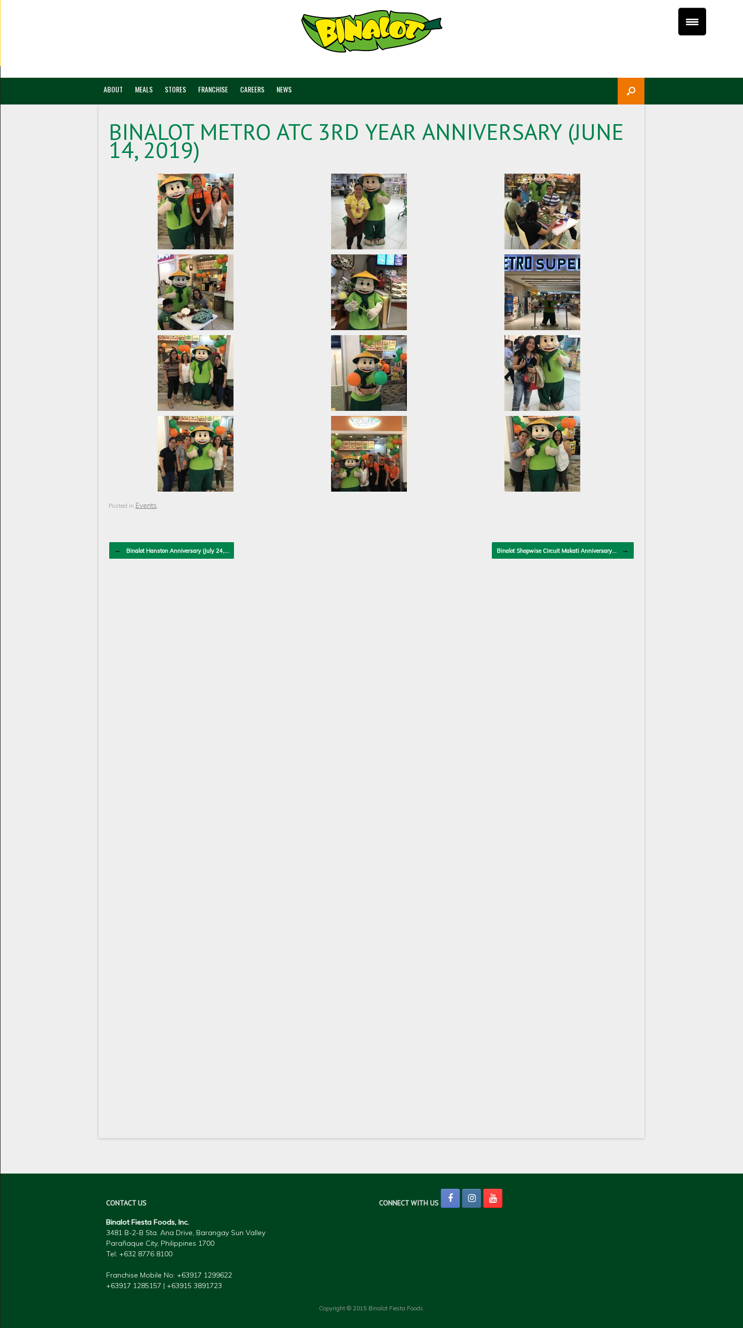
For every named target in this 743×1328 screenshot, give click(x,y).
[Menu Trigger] (692, 21)
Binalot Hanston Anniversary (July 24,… (171, 550)
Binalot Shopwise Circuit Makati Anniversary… (563, 550)
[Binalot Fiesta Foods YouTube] (492, 1198)
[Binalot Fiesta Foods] (371, 31)
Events (146, 505)
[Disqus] (371, 716)
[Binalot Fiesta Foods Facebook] (450, 1198)
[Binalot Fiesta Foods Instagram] (471, 1198)
